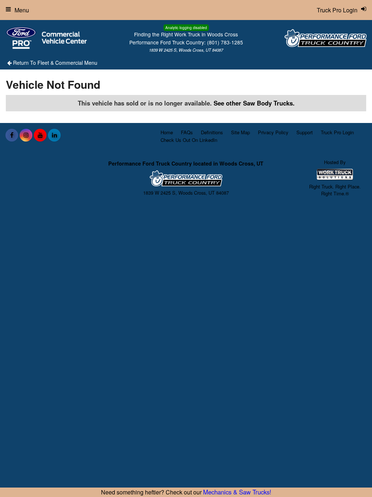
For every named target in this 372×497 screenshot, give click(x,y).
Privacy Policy (273, 132)
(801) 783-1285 (225, 42)
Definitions (212, 132)
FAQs (187, 132)
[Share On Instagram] (26, 135)
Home (167, 132)
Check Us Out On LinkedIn (189, 139)
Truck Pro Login (337, 132)
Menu (22, 10)
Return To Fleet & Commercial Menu (54, 62)
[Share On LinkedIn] (54, 135)
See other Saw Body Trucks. (254, 103)
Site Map (240, 132)
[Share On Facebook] (11, 135)
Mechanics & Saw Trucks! (237, 492)
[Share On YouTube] (40, 135)
